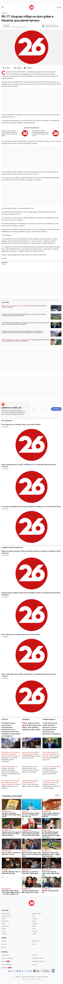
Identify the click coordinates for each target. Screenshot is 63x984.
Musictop (4, 947)
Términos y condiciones (7, 958)
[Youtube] (17, 971)
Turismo (34, 933)
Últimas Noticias (5, 913)
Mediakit (5, 961)
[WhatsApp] (25, 971)
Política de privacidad (37, 958)
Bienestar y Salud (36, 913)
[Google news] (31, 971)
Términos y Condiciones (28, 977)
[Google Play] (46, 971)
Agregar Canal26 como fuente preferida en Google (52, 26)
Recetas (4, 931)
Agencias (4, 13)
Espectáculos (5, 921)
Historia (3, 923)
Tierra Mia (4, 944)
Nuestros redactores (7, 964)
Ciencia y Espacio (6, 916)
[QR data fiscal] (53, 972)
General (34, 921)
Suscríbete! (56, 409)
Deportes (4, 918)
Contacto (34, 955)
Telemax (34, 944)
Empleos (34, 964)
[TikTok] (22, 971)
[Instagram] (12, 971)
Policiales (4, 928)
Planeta (34, 926)
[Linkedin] (20, 971)
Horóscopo (35, 923)
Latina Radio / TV (36, 941)
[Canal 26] (32, 903)
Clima (33, 916)
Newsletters (6, 967)
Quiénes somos (5, 955)
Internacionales (48, 719)
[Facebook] (9, 971)
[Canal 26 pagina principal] (31, 9)
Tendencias (4, 933)
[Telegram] (28, 971)
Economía (26, 719)
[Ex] (14, 971)
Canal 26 (7, 25)
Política (5, 719)
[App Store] (37, 971)
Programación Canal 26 (38, 961)
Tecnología (35, 931)
